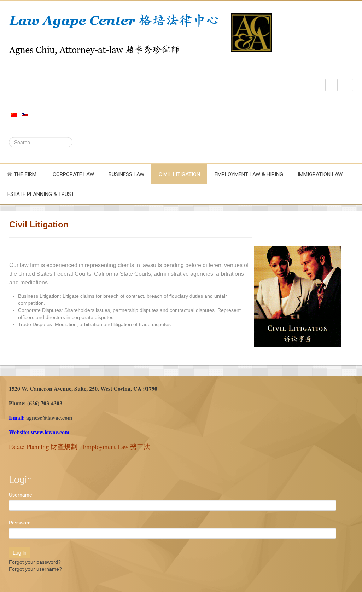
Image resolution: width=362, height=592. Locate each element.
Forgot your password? (35, 562)
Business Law (126, 174)
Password (20, 523)
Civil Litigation (179, 174)
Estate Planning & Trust (40, 194)
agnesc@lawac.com (49, 417)
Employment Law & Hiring (249, 174)
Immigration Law (320, 174)
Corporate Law (73, 174)
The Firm (24, 174)
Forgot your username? (35, 569)
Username (20, 495)
